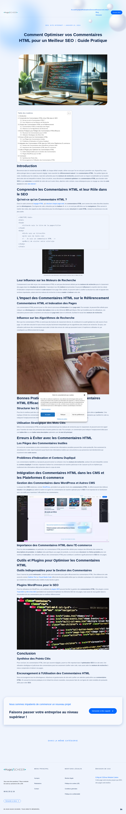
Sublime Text (32, 577)
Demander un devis (11, 801)
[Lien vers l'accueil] (11, 12)
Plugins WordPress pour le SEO (32, 153)
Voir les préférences (78, 414)
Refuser (63, 414)
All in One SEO (31, 592)
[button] (84, 395)
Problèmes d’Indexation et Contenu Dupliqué (36, 141)
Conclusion (22, 156)
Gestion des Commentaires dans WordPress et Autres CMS (40, 145)
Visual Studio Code (45, 577)
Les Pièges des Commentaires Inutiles (34, 139)
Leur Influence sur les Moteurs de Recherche (36, 122)
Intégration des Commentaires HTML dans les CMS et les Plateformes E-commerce (44, 143)
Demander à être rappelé (101, 711)
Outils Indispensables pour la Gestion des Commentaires (39, 151)
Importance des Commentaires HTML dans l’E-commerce (39, 147)
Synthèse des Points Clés (30, 158)
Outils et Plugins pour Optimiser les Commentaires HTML (36, 149)
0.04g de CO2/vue (101, 777)
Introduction (22, 116)
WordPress (46, 487)
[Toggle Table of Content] (68, 113)
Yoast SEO (20, 592)
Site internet (56, 25)
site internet (31, 184)
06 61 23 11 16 (9, 791)
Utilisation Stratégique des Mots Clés (33, 135)
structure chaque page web (55, 203)
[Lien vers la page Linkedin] (121, 809)
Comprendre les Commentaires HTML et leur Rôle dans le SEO (38, 118)
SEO (47, 25)
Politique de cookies (62, 419)
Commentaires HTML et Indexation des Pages (36, 126)
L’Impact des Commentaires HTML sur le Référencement (36, 124)
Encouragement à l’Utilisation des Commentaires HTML (39, 160)
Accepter (47, 414)
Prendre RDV (116, 12)
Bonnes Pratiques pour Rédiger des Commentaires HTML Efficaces (39, 131)
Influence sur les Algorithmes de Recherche (35, 128)
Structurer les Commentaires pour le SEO (35, 133)
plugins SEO (55, 589)
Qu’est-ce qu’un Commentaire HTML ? (34, 120)
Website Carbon (113, 777)
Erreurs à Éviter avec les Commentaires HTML (33, 137)
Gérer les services (46, 409)
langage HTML (38, 203)
